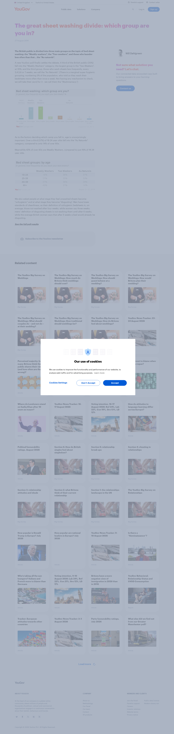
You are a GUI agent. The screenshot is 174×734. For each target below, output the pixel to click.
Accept (115, 383)
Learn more (99, 373)
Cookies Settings (58, 383)
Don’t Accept (88, 383)
